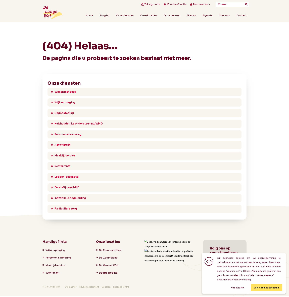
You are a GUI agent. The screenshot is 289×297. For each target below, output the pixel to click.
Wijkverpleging (65, 102)
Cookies (106, 286)
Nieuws (191, 15)
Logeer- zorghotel (67, 176)
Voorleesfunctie (176, 4)
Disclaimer (70, 286)
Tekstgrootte (152, 4)
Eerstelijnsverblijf (67, 187)
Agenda (207, 15)
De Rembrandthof (110, 250)
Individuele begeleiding (70, 198)
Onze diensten (125, 15)
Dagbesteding (64, 113)
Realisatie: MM (121, 286)
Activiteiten (62, 144)
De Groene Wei (108, 265)
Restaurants (62, 166)
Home (89, 15)
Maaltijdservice (65, 155)
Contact (241, 15)
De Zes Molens (108, 257)
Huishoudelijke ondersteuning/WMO (79, 123)
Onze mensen (172, 15)
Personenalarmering (68, 134)
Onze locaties (148, 15)
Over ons (224, 15)
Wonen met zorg (65, 91)
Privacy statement (89, 286)
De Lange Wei (184, 251)
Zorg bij (104, 15)
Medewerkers (201, 4)
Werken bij (52, 272)
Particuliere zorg (66, 208)
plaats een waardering (173, 260)
